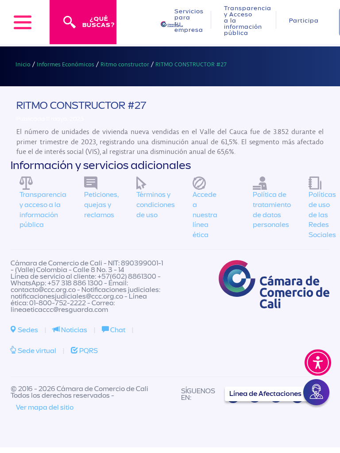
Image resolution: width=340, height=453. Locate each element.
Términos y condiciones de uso (155, 204)
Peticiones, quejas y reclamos (101, 204)
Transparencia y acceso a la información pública (42, 210)
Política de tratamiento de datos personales (272, 210)
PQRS (88, 350)
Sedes (27, 330)
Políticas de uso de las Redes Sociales (322, 214)
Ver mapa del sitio (44, 407)
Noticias (73, 330)
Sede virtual (36, 350)
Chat (117, 330)
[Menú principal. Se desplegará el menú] (22, 22)
